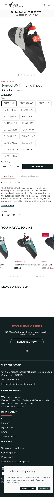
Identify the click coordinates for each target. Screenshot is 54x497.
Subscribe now (27, 342)
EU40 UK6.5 (10, 116)
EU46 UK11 (27, 143)
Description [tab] (8, 176)
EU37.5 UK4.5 (26, 103)
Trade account (8, 436)
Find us (5, 423)
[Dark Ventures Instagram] (26, 351)
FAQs (4, 432)
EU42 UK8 (27, 123)
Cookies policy (8, 452)
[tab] (11, 276)
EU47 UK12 (29, 149)
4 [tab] (28, 75)
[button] (6, 5)
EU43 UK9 (28, 130)
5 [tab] (31, 75)
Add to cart (37, 166)
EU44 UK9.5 (10, 136)
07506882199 (12, 379)
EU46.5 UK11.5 (11, 149)
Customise (44, 488)
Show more (7, 205)
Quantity (6, 161)
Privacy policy (8, 457)
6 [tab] (35, 75)
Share (4, 211)
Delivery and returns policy (15, 461)
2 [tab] (22, 75)
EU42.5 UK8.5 (10, 130)
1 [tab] (19, 75)
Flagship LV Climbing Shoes (27, 264)
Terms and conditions (12, 448)
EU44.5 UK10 (28, 136)
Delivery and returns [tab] (29, 176)
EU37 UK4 (9, 103)
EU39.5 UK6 (27, 110)
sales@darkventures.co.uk (22, 384)
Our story (6, 418)
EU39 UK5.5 (10, 110)
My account (7, 427)
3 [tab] (25, 75)
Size (3, 98)
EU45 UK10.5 (10, 143)
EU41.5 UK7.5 (10, 123)
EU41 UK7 (27, 116)
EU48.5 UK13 (10, 156)
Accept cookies (28, 488)
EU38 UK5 (44, 103)
